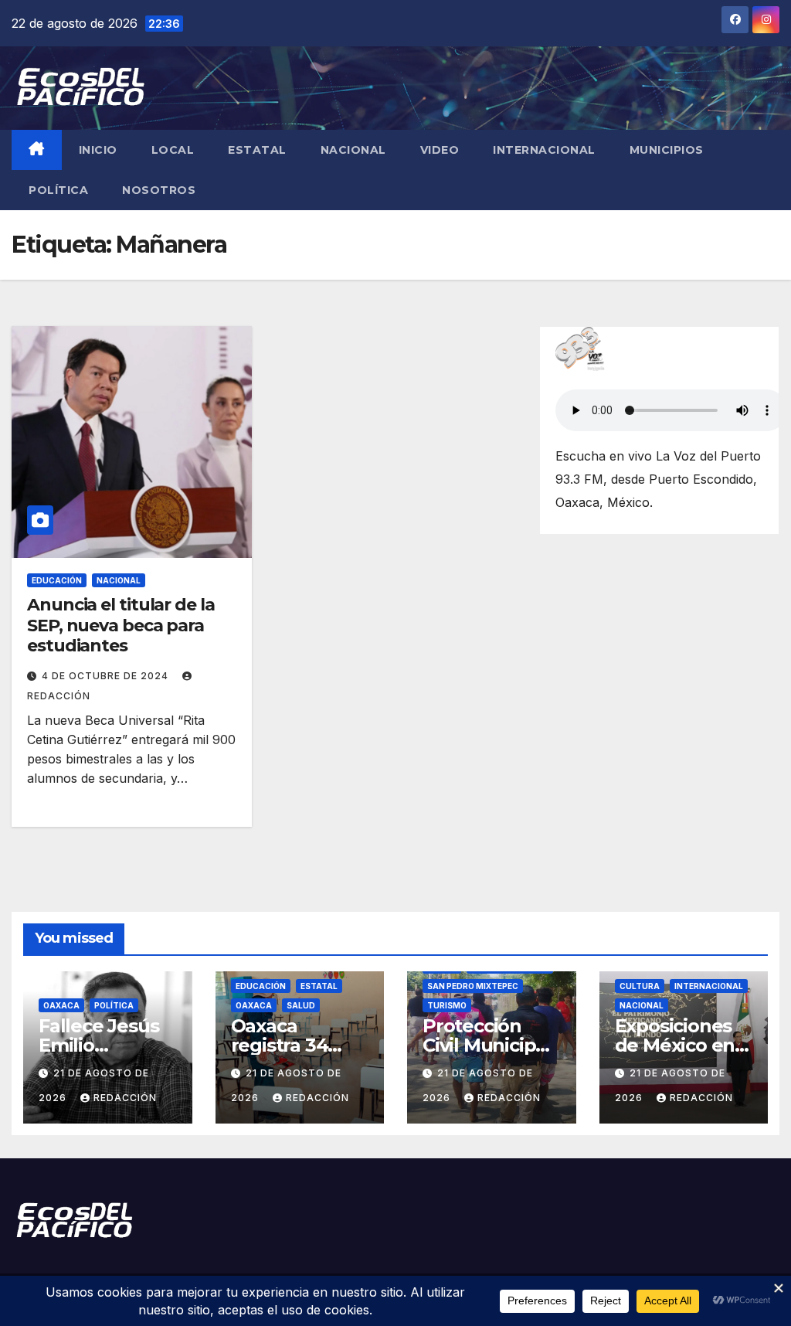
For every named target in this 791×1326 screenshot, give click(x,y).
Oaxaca (61, 1005)
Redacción (125, 1097)
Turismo (447, 1005)
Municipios (667, 150)
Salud (301, 1005)
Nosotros (158, 190)
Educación (57, 580)
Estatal (257, 150)
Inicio (98, 150)
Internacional (544, 150)
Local (173, 150)
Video (440, 150)
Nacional (353, 150)
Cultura (640, 986)
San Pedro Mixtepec (472, 986)
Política (58, 190)
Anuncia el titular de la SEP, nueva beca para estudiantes (121, 625)
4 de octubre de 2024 (106, 676)
